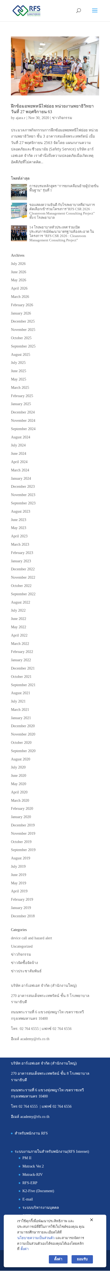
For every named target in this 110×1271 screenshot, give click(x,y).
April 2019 (19, 891)
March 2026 (20, 297)
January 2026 (21, 313)
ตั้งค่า (25, 1249)
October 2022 (21, 586)
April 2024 (19, 462)
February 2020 (22, 809)
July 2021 (18, 701)
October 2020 (21, 743)
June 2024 (18, 454)
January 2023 (21, 561)
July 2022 (18, 610)
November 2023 (23, 495)
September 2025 (23, 346)
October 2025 (21, 338)
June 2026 (18, 272)
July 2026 (18, 264)
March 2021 (20, 710)
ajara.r (20, 118)
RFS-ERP (29, 1183)
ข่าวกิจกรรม (62, 118)
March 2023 (20, 544)
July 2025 (18, 363)
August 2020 (20, 759)
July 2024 (18, 445)
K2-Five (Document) (38, 1191)
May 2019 (18, 883)
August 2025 (20, 355)
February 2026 (22, 305)
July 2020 (18, 767)
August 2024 (20, 437)
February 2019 (22, 899)
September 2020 (23, 751)
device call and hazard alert (31, 938)
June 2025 (18, 371)
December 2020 (23, 726)
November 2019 (23, 834)
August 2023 (20, 511)
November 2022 (23, 577)
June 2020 (18, 776)
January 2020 (21, 817)
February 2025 (22, 396)
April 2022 (19, 635)
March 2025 (20, 388)
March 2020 (20, 801)
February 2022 (22, 652)
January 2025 (21, 404)
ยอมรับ (82, 1259)
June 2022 (18, 619)
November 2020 (23, 734)
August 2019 (20, 858)
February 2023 (22, 553)
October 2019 (21, 842)
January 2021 (21, 718)
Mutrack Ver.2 (33, 1166)
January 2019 (21, 908)
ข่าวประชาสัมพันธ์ (26, 971)
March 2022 (20, 644)
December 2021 (23, 668)
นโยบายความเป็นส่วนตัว (35, 1238)
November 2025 (23, 330)
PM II (27, 1158)
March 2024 (20, 470)
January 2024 (21, 478)
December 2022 (23, 569)
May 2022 (18, 627)
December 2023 (23, 487)
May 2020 (18, 784)
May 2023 (18, 528)
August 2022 (20, 602)
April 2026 (19, 288)
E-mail (27, 1199)
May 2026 (18, 280)
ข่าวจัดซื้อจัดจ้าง (24, 963)
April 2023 (19, 536)
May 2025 (18, 379)
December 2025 (23, 321)
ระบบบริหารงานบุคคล (40, 1208)
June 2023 (18, 520)
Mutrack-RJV (32, 1175)
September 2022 (23, 594)
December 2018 (23, 916)
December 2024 (23, 412)
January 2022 (21, 660)
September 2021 (23, 685)
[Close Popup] (91, 1220)
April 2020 (19, 792)
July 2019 (18, 866)
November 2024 (23, 421)
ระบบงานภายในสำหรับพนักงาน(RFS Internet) (52, 1152)
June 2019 (18, 875)
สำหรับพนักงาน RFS (31, 1133)
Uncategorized (22, 946)
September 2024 (23, 429)
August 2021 (20, 693)
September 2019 (23, 850)
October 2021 (21, 677)
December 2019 (23, 825)
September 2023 (23, 503)
